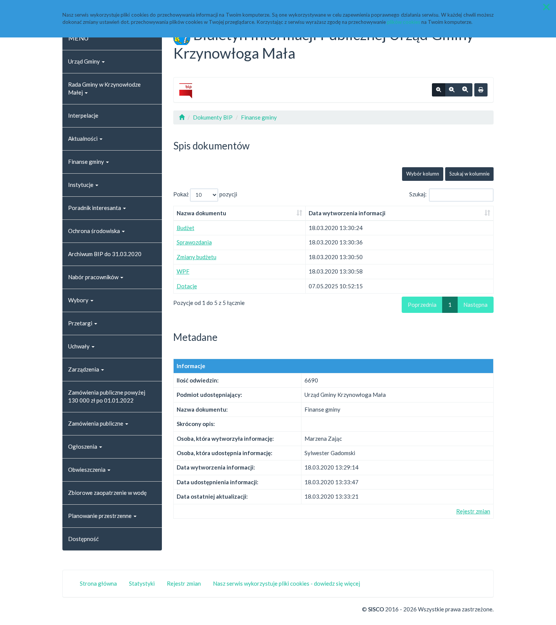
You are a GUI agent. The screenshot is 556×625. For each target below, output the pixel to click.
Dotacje (187, 286)
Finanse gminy (86, 161)
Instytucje (81, 184)
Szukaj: (418, 194)
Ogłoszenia (83, 446)
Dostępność (83, 538)
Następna (475, 304)
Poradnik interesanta (95, 207)
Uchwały (79, 346)
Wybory (79, 300)
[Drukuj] (481, 90)
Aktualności (83, 138)
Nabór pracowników (94, 277)
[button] (546, 7)
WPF (183, 271)
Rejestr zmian (473, 511)
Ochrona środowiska (94, 230)
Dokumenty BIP (213, 117)
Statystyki (142, 583)
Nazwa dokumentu (201, 213)
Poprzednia (422, 304)
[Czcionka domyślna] (438, 90)
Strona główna (98, 583)
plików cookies (403, 22)
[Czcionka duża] (465, 90)
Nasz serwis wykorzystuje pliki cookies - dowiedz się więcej (286, 583)
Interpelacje (83, 115)
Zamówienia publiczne (96, 423)
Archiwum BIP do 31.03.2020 (104, 253)
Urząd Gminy (84, 61)
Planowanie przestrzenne (100, 515)
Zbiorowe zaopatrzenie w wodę (107, 492)
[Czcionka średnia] (451, 90)
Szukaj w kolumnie (469, 174)
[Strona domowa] (182, 117)
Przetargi (80, 323)
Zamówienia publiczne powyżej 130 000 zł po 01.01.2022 (106, 396)
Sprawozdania (194, 242)
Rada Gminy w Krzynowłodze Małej (104, 88)
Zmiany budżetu (196, 256)
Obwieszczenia (87, 469)
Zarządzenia (84, 369)
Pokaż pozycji (205, 194)
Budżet (185, 227)
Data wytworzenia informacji (347, 213)
